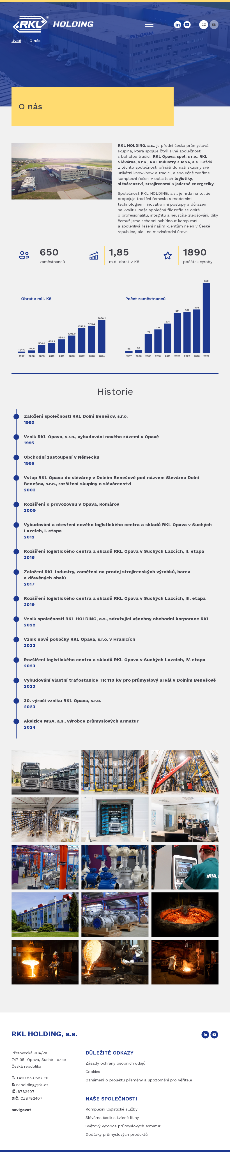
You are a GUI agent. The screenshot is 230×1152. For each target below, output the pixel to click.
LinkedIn (177, 24)
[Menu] (149, 24)
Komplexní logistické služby (111, 1109)
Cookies (93, 1071)
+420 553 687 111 (32, 1078)
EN (214, 25)
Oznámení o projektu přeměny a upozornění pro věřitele (139, 1080)
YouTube (187, 24)
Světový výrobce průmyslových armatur (123, 1126)
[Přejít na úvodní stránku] (54, 24)
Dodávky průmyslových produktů (117, 1134)
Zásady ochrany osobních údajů (116, 1063)
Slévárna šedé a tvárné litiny (112, 1117)
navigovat (21, 1109)
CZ (203, 25)
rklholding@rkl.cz (32, 1085)
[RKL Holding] (45, 772)
